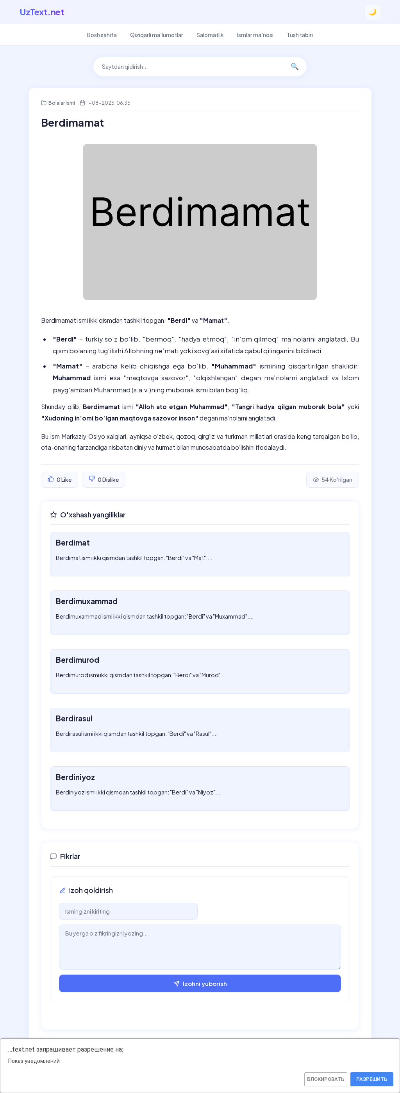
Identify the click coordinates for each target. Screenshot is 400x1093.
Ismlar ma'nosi (255, 34)
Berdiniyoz (75, 777)
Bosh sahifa (102, 34)
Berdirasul (74, 718)
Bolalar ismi (61, 103)
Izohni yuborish (205, 983)
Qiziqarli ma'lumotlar (156, 34)
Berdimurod (77, 659)
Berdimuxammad (87, 601)
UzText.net (42, 11)
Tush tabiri (300, 34)
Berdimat (73, 542)
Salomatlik (210, 34)
